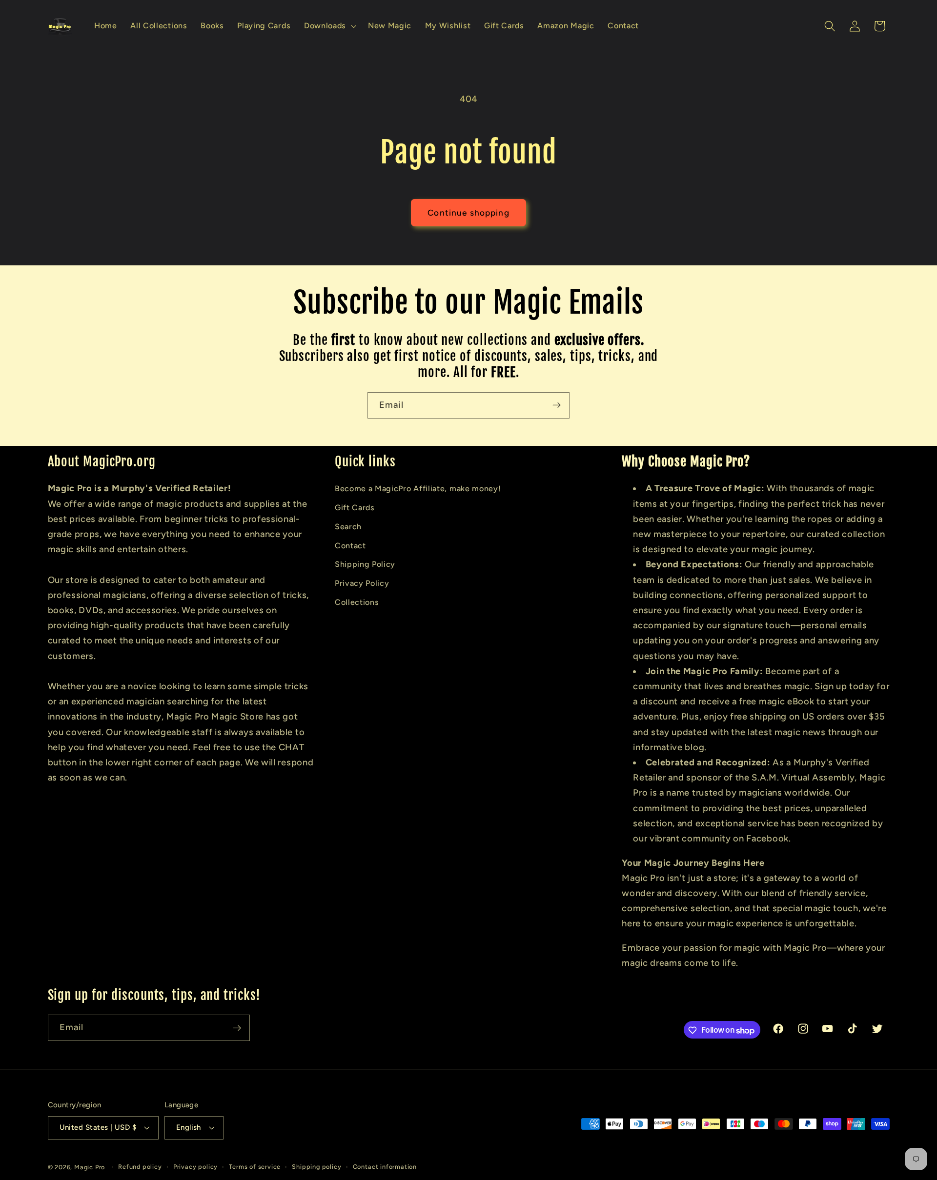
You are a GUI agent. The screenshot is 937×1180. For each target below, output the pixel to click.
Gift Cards (355, 507)
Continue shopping (468, 213)
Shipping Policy (365, 564)
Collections (357, 601)
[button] (329, 26)
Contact (350, 545)
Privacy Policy (362, 583)
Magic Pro (89, 1167)
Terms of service (255, 1166)
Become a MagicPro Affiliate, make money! (418, 488)
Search (348, 526)
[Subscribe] (556, 405)
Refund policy (140, 1166)
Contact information (385, 1166)
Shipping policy (316, 1166)
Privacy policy (195, 1166)
